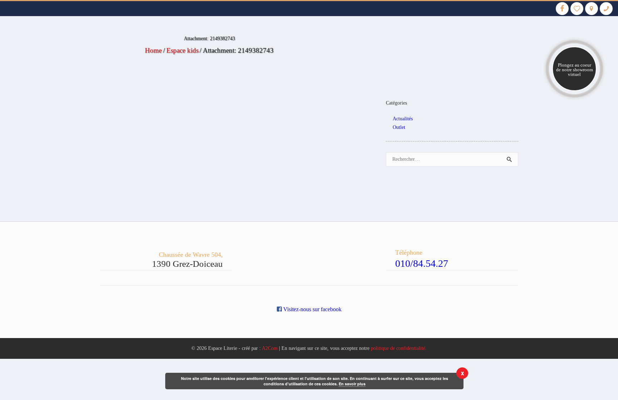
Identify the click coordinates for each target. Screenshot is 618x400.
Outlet (399, 127)
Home (153, 50)
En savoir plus (352, 383)
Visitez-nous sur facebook (312, 309)
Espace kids (182, 50)
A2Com (270, 348)
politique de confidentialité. (399, 348)
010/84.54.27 (421, 263)
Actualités (403, 118)
